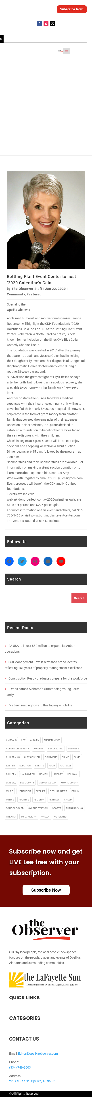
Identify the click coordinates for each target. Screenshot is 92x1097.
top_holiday (29, 816)
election (25, 765)
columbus (51, 757)
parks (75, 791)
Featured (34, 294)
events (39, 765)
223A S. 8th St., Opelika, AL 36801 (32, 1081)
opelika (41, 791)
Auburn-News (52, 740)
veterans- (60, 816)
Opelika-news (58, 791)
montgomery (69, 782)
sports (56, 808)
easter (10, 765)
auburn (34, 740)
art (23, 740)
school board (15, 808)
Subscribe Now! (72, 9)
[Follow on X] (52, 23)
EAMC (77, 757)
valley (45, 816)
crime (65, 757)
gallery (11, 774)
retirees (54, 799)
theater (11, 816)
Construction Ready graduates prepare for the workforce (47, 678)
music (10, 791)
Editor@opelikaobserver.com (38, 1053)
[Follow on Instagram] (46, 23)
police (10, 799)
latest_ (11, 782)
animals (11, 740)
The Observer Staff (27, 288)
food (52, 765)
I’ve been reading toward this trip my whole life (40, 705)
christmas (13, 757)
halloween (28, 774)
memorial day (47, 782)
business (73, 748)
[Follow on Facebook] (39, 23)
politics (24, 799)
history (58, 774)
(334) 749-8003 (20, 1067)
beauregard (55, 748)
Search (79, 598)
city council (32, 757)
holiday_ (72, 774)
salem (68, 799)
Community (16, 294)
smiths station (38, 808)
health (43, 774)
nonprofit (24, 791)
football (65, 765)
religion (39, 799)
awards (38, 748)
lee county (27, 782)
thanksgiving (74, 808)
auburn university (17, 748)
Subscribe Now (46, 890)
